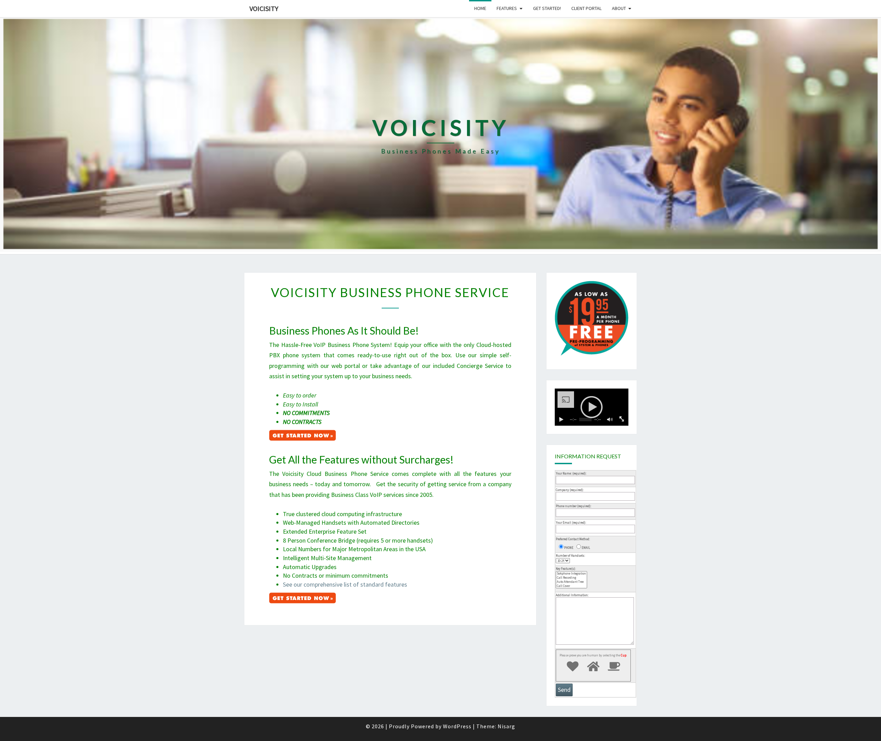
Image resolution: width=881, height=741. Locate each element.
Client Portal (586, 8)
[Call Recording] (571, 578)
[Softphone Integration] (571, 573)
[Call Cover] (571, 586)
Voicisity (264, 8)
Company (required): (570, 490)
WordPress (457, 726)
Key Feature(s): (566, 568)
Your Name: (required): (571, 473)
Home (480, 8)
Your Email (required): (571, 522)
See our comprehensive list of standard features (345, 584)
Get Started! (547, 8)
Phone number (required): (573, 506)
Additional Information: (572, 595)
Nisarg (506, 726)
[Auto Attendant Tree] (571, 582)
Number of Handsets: (570, 555)
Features (507, 8)
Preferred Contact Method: (573, 539)
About (619, 8)
